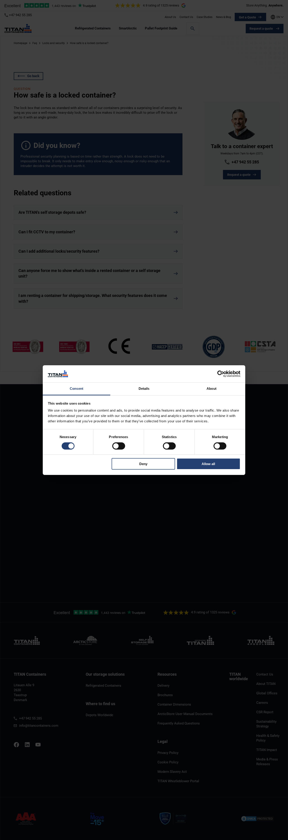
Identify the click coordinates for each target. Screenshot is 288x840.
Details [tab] (144, 388)
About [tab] (211, 388)
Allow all (208, 464)
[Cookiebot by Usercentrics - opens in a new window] (220, 373)
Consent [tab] (76, 388)
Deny (143, 464)
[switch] (118, 446)
